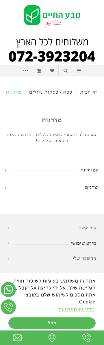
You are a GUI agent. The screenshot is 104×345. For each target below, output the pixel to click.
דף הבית (89, 92)
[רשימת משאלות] (52, 70)
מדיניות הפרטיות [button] (76, 309)
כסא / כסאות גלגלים (50, 92)
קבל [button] (52, 323)
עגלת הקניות (38, 70)
